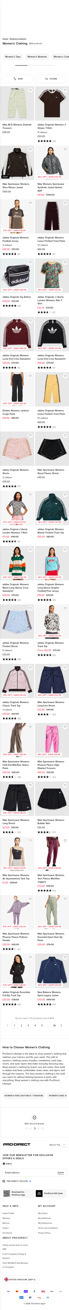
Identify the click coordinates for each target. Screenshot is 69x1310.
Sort (20, 78)
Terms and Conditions (48, 1227)
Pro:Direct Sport (38, 1303)
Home (5, 38)
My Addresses (44, 1218)
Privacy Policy (44, 1232)
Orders (6, 1227)
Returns (6, 1223)
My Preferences (45, 1223)
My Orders (43, 1213)
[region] (34, 56)
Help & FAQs (8, 1213)
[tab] (7, 1163)
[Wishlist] (30, 90)
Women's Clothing (18, 38)
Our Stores (7, 1232)
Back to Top (55, 1144)
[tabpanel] (34, 1172)
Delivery (6, 1218)
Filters (53, 78)
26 (54, 1025)
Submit (61, 1172)
